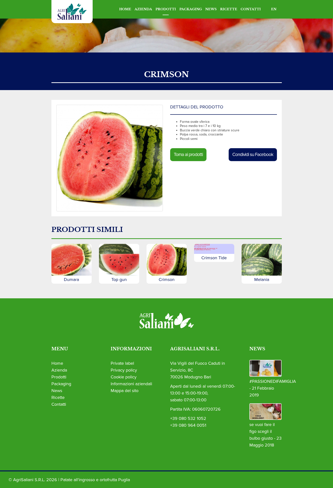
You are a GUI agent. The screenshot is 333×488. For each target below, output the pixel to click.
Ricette (228, 9)
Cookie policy (124, 377)
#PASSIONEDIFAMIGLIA (272, 381)
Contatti (251, 9)
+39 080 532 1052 (188, 418)
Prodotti (166, 9)
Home (125, 9)
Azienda (143, 9)
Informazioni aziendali (131, 383)
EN (273, 9)
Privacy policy (124, 370)
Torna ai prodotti (188, 154)
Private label (122, 363)
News (211, 9)
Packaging (190, 9)
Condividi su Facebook (252, 154)
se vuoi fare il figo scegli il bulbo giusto (262, 431)
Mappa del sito (124, 390)
